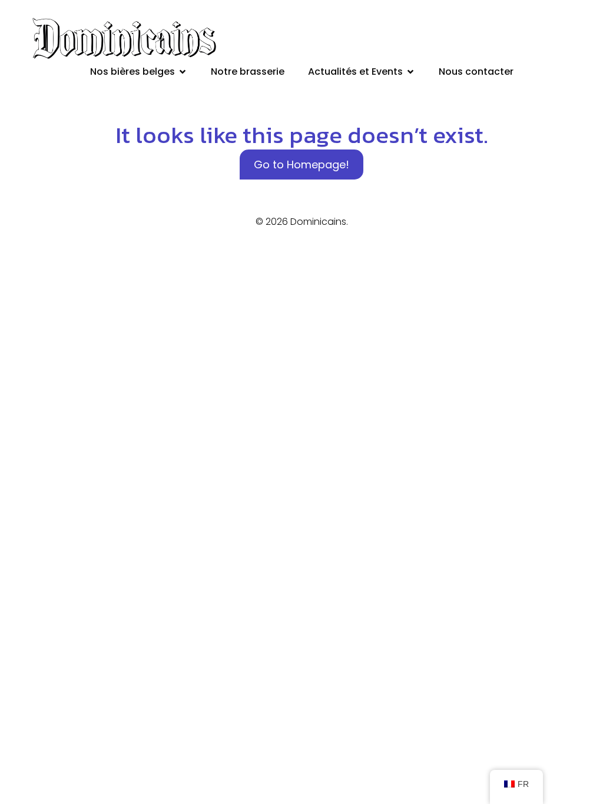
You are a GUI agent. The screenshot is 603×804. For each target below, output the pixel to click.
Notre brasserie (247, 71)
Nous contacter (476, 71)
